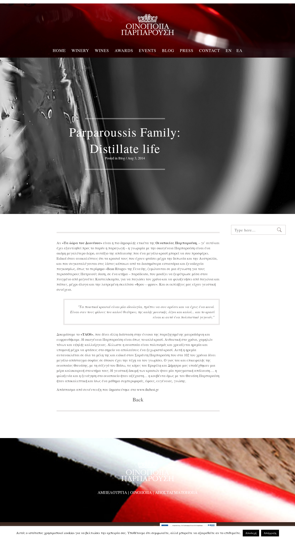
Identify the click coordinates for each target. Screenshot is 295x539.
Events (147, 50)
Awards (124, 50)
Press (186, 50)
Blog (168, 50)
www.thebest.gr (148, 389)
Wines (102, 50)
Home (59, 50)
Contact (209, 50)
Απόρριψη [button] (270, 533)
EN (229, 50)
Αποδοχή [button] (251, 533)
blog (121, 158)
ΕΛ (239, 50)
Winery (80, 50)
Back (138, 399)
